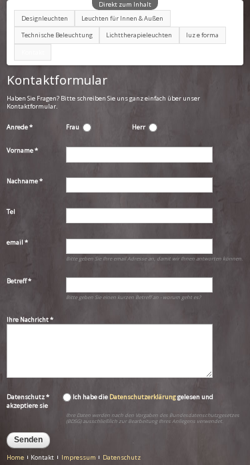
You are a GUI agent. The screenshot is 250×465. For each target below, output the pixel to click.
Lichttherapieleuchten (139, 35)
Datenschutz (28, 396)
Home (15, 457)
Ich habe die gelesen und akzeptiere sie (110, 401)
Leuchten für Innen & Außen (122, 18)
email (17, 242)
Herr (138, 127)
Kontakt (33, 52)
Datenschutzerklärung (142, 396)
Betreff (19, 281)
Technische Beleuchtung (57, 35)
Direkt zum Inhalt (125, 4)
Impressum (78, 457)
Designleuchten (44, 18)
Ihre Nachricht (30, 319)
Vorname (22, 151)
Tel (11, 212)
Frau (72, 127)
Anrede (20, 127)
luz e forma (202, 35)
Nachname (25, 181)
